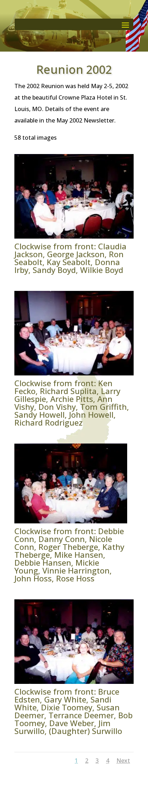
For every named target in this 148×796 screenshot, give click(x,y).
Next (123, 760)
